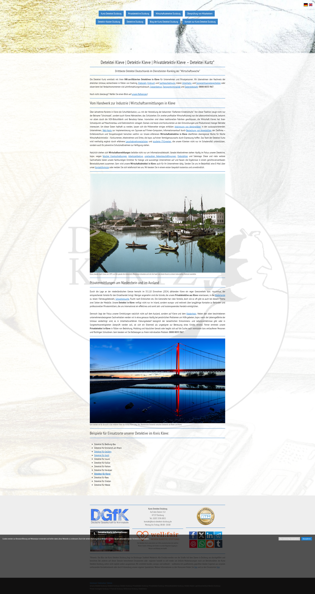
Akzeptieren (307, 538)
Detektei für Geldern (102, 451)
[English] (310, 4)
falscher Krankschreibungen (115, 156)
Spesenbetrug (156, 86)
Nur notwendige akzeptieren (289, 538)
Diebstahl (142, 83)
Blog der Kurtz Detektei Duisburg (164, 21)
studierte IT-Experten (162, 141)
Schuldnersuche (122, 298)
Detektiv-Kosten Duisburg (109, 21)
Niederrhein (191, 313)
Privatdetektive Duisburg (138, 13)
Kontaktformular (102, 167)
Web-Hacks (107, 130)
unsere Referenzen (139, 94)
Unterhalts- (187, 83)
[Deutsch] (305, 4)
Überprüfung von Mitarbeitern (200, 13)
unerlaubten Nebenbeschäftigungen (160, 156)
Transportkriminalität (172, 86)
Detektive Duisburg (135, 21)
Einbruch (151, 83)
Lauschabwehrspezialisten (137, 141)
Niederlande (220, 295)
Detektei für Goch (101, 455)
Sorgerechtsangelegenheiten (208, 83)
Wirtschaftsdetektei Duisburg (168, 13)
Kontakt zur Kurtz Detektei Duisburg (200, 21)
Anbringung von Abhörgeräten (188, 126)
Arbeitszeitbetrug (135, 156)
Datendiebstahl (191, 86)
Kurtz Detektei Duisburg (111, 13)
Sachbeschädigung (167, 83)
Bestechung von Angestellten (199, 130)
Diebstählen (183, 156)
